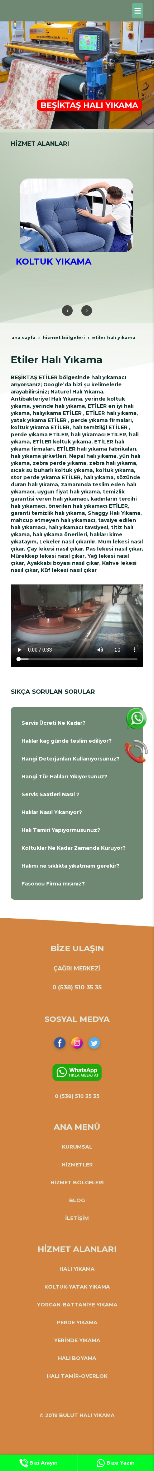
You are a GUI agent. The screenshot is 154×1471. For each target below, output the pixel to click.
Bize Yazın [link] (120, 1463)
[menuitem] (77, 723)
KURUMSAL (77, 1147)
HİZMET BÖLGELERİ (77, 1182)
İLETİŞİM (77, 1218)
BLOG (77, 1200)
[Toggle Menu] (137, 10)
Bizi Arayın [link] (43, 1463)
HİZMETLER (77, 1164)
